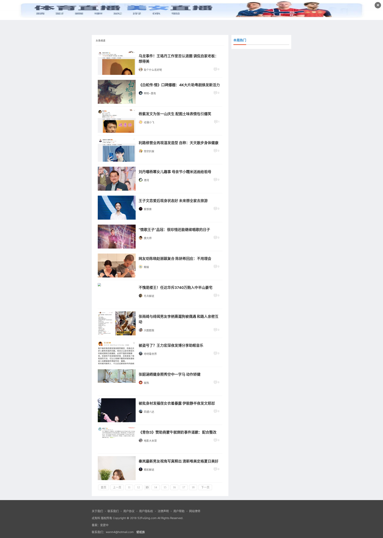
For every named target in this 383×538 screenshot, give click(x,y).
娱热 (146, 382)
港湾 (146, 180)
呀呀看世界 (150, 353)
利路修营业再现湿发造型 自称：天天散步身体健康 (178, 143)
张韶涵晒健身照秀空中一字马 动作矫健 (169, 374)
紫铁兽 (148, 209)
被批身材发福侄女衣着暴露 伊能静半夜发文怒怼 (177, 403)
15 (165, 487)
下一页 (205, 487)
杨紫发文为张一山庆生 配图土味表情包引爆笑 (175, 114)
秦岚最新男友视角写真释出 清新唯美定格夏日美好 (178, 461)
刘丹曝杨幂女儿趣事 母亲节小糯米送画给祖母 (175, 172)
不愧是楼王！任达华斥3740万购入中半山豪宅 (175, 287)
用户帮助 (179, 511)
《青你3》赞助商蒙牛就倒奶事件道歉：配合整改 (177, 432)
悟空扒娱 (149, 151)
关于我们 (97, 511)
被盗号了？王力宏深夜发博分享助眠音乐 (171, 345)
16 (174, 487)
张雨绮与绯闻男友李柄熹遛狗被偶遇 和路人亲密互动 (178, 319)
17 (183, 487)
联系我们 (113, 511)
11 (129, 487)
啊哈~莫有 (150, 93)
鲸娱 (146, 267)
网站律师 (194, 511)
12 (138, 487)
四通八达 (149, 411)
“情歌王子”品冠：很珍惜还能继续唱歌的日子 (174, 230)
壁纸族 (140, 532)
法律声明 (163, 511)
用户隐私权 (146, 511)
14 (155, 487)
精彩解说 (149, 469)
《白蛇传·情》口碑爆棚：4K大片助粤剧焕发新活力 (179, 85)
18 (193, 487)
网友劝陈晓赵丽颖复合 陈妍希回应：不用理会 (175, 259)
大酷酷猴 (149, 330)
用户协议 (128, 511)
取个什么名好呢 (153, 69)
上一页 (117, 487)
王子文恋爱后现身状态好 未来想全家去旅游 (173, 201)
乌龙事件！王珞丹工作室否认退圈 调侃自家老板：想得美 (178, 58)
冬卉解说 (149, 295)
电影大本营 (150, 440)
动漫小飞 (149, 122)
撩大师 (148, 238)
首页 (103, 487)
